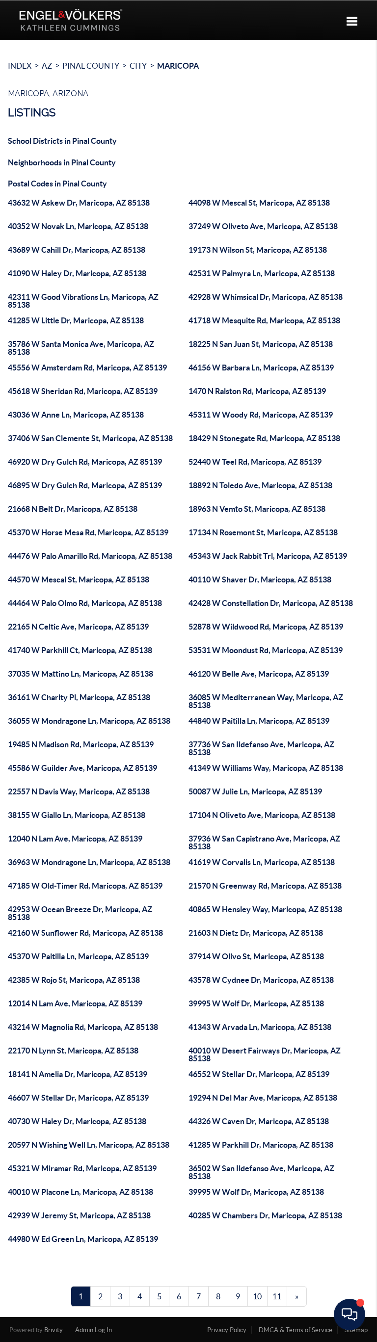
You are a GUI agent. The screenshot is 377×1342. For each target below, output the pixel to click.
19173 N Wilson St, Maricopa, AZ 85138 (257, 250)
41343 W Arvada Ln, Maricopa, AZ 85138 (259, 1027)
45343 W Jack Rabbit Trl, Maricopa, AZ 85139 (267, 556)
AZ (47, 65)
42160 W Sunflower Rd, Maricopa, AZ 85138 (85, 933)
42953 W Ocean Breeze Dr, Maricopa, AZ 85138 (80, 913)
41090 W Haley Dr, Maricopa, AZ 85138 (77, 273)
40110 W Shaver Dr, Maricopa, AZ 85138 (259, 579)
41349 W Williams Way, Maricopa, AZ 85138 (265, 768)
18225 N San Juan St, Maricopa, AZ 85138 (260, 344)
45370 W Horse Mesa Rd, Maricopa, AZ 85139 (88, 532)
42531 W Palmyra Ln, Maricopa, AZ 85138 (261, 273)
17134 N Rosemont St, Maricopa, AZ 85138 (263, 532)
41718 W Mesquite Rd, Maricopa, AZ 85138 (264, 320)
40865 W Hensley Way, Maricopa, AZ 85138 (265, 909)
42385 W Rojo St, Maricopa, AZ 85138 (74, 980)
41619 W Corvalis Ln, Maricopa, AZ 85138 (261, 862)
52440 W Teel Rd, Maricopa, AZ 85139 (255, 462)
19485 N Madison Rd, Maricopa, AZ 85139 (81, 744)
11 (276, 1296)
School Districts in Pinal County (62, 140)
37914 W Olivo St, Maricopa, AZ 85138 (256, 956)
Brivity (53, 1330)
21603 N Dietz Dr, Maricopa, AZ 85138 (255, 933)
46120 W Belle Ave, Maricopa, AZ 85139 (258, 674)
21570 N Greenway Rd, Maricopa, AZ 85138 (265, 886)
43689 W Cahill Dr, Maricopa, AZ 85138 (76, 250)
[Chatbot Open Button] (349, 1314)
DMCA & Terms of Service (295, 1330)
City (138, 65)
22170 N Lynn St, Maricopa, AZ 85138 (73, 1050)
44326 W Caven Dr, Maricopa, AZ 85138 (258, 1121)
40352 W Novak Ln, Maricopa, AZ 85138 (78, 226)
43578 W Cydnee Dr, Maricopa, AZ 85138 (261, 980)
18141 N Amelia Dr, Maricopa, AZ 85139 (77, 1074)
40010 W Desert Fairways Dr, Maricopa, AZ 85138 (264, 1054)
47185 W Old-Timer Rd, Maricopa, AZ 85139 (85, 886)
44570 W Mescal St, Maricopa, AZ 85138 (78, 579)
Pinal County (90, 65)
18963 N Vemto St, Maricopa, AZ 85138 (256, 509)
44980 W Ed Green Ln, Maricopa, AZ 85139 (83, 1239)
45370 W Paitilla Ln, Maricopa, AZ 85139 (78, 956)
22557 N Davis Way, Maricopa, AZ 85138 (79, 791)
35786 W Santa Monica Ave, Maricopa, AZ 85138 (81, 348)
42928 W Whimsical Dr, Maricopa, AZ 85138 (265, 297)
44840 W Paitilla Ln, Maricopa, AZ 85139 (258, 721)
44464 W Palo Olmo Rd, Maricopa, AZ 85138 (85, 603)
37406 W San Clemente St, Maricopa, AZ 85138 (90, 438)
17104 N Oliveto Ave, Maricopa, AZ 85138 (261, 815)
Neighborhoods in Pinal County (62, 162)
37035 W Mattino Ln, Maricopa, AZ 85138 (80, 674)
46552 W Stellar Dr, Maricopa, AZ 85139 (258, 1074)
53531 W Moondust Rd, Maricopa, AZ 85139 (265, 650)
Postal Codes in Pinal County (57, 183)
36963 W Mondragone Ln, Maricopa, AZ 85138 (89, 862)
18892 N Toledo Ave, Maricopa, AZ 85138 (260, 485)
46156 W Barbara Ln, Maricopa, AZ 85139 (261, 367)
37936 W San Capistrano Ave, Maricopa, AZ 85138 (264, 842)
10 (257, 1296)
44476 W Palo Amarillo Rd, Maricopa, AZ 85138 (90, 556)
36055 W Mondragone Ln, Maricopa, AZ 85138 (89, 721)
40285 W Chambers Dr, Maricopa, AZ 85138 (265, 1215)
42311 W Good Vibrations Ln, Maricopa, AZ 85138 (83, 301)
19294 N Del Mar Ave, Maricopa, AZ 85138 (262, 1098)
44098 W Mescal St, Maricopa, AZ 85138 (259, 203)
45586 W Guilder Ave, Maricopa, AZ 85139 (82, 768)
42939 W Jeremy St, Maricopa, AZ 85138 (79, 1215)
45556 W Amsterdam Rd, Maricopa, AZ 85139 (87, 367)
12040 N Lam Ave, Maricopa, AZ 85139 (75, 838)
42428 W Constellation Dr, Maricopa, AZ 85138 (270, 603)
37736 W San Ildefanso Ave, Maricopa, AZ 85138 (261, 748)
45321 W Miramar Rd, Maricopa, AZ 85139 (82, 1168)
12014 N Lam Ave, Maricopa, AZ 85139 (75, 1003)
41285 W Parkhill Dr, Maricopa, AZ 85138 (260, 1145)
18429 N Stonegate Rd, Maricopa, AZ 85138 (264, 438)
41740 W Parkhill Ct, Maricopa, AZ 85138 (80, 650)
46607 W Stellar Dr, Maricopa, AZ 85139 (78, 1098)
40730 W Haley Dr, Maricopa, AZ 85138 (77, 1121)
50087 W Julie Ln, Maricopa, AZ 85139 (255, 791)
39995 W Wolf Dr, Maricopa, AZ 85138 (256, 1003)
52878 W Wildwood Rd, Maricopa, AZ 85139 (265, 627)
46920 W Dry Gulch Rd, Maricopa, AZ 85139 (85, 462)
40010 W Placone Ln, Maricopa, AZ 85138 (80, 1192)
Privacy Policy (226, 1330)
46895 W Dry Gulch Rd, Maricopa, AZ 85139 (85, 485)
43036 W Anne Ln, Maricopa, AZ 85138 (76, 415)
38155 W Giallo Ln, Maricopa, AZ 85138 (76, 815)
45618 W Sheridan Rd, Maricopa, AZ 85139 (83, 391)
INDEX (19, 65)
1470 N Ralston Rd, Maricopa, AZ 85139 (257, 391)
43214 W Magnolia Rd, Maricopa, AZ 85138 (83, 1027)
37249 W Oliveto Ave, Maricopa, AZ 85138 (263, 226)
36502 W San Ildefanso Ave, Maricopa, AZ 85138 (261, 1172)
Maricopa (178, 65)
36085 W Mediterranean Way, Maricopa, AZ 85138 (265, 701)
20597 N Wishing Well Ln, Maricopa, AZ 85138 (88, 1145)
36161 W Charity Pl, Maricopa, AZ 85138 (79, 697)
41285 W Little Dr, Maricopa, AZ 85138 (76, 320)
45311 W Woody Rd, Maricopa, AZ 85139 (260, 415)
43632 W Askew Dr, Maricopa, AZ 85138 (79, 203)
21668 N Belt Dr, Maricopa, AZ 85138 (72, 509)
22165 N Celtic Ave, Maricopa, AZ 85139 (78, 627)
